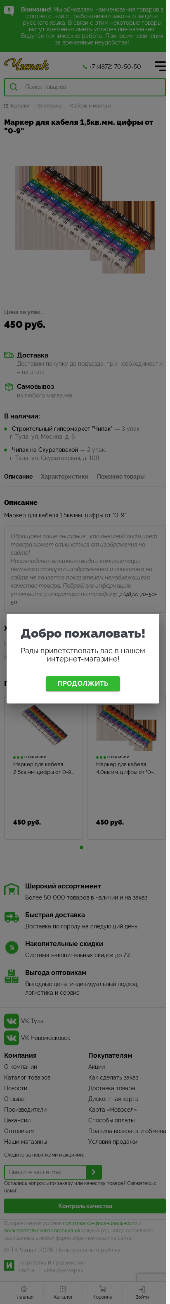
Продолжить (82, 683)
